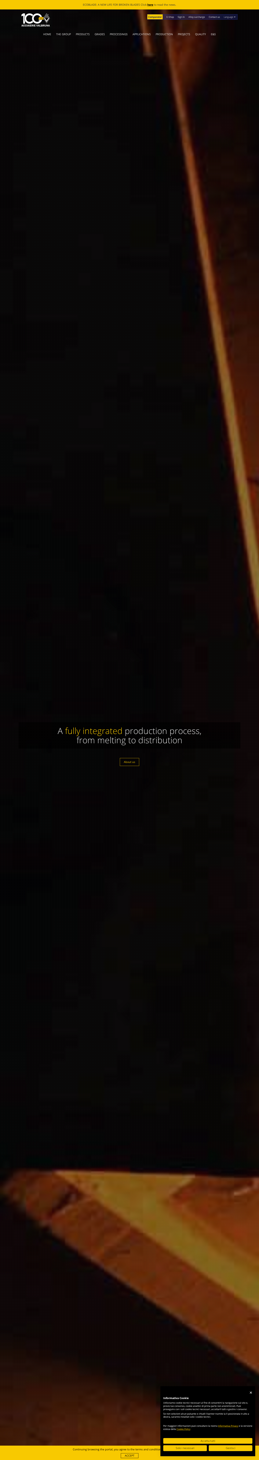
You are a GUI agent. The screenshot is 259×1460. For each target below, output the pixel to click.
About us (129, 757)
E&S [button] (213, 34)
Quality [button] (200, 34)
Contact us (214, 17)
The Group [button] (63, 34)
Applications (142, 34)
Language (229, 17)
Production (164, 34)
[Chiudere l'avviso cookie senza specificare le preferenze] (250, 1393)
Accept (129, 1455)
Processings (119, 34)
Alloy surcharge (196, 17)
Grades (100, 34)
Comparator (155, 17)
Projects (184, 34)
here (166, 4)
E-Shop (170, 17)
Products (83, 34)
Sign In (181, 17)
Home (47, 34)
